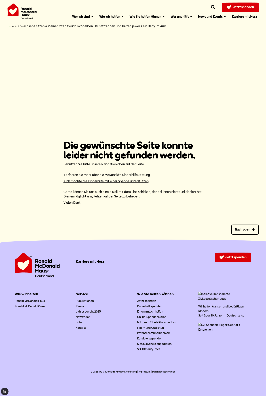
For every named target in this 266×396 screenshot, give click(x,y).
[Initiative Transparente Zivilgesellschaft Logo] (224, 298)
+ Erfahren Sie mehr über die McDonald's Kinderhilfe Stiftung (107, 175)
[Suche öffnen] (213, 7)
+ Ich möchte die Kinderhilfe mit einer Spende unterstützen (106, 181)
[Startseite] (22, 12)
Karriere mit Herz (90, 261)
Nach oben (242, 229)
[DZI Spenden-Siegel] (224, 329)
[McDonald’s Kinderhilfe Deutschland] (37, 276)
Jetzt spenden (243, 7)
